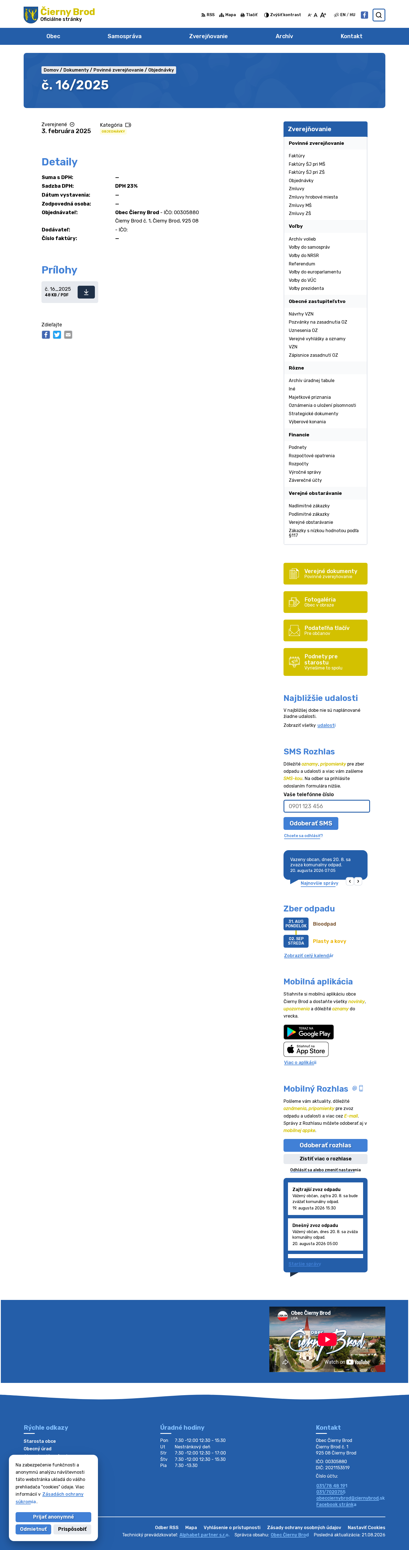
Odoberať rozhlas (325, 1145)
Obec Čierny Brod (290, 1534)
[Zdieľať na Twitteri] (57, 334)
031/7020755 (331, 1492)
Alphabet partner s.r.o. (204, 1534)
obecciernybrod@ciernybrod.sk (350, 1498)
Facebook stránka (336, 1504)
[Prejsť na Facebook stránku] (364, 15)
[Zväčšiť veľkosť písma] (323, 15)
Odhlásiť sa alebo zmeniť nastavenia (325, 1170)
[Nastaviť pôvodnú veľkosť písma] (316, 15)
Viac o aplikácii (300, 1062)
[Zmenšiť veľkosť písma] (310, 15)
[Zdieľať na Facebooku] (45, 334)
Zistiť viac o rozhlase (326, 1159)
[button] (350, 881)
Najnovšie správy (319, 883)
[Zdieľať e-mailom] (68, 334)
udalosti (326, 725)
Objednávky (113, 131)
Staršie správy (305, 1264)
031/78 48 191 (331, 1485)
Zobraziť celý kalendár (309, 955)
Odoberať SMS (311, 823)
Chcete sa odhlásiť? (303, 835)
